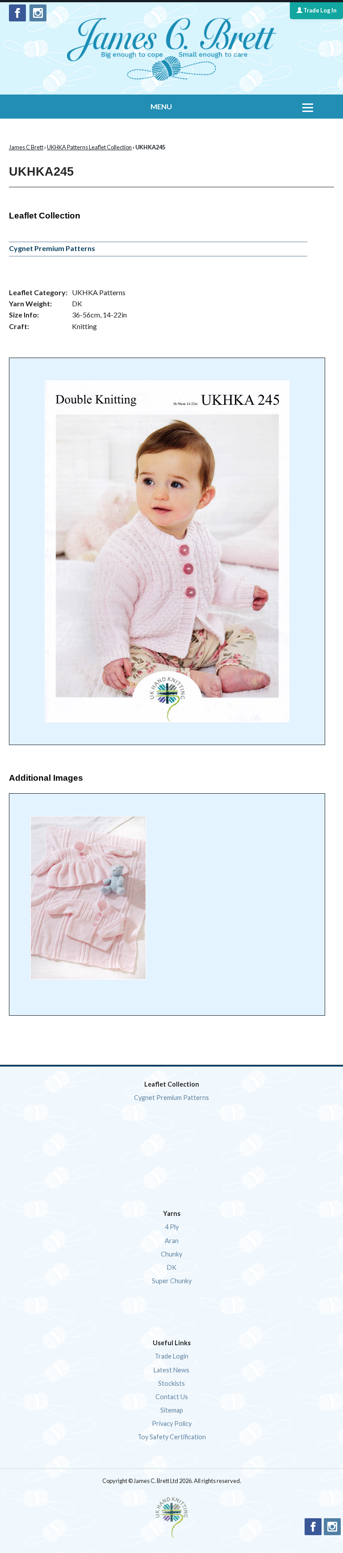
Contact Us (171, 1397)
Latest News (171, 1370)
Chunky (171, 1254)
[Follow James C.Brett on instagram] (37, 12)
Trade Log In (319, 10)
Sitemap (171, 1410)
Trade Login (171, 1356)
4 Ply (172, 1227)
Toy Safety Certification (172, 1437)
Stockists (171, 1383)
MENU (161, 106)
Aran (172, 1240)
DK (171, 1267)
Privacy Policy (172, 1423)
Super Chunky (172, 1281)
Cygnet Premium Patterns (52, 248)
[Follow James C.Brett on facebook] (17, 12)
